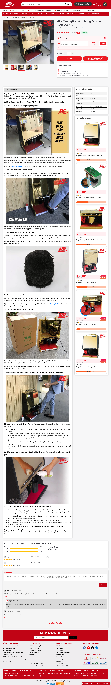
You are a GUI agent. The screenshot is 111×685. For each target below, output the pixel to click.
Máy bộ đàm (59, 663)
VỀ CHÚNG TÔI (34, 643)
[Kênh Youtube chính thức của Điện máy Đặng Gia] (88, 648)
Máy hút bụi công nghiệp (63, 652)
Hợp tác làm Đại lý (34, 656)
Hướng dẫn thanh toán (9, 650)
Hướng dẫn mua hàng (9, 648)
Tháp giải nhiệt (60, 654)
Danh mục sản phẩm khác (63, 665)
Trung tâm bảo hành (35, 650)
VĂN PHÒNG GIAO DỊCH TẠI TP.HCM (86, 670)
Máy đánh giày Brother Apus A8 (86, 367)
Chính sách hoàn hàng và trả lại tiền (13, 652)
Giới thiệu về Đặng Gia (35, 646)
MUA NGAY (70, 58)
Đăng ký (73, 637)
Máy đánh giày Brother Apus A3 (86, 282)
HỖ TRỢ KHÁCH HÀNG (10, 643)
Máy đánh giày (15, 17)
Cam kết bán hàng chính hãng (11, 646)
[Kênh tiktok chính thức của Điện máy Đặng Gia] (92, 648)
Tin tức (31, 659)
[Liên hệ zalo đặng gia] (96, 648)
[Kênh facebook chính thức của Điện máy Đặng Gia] (84, 648)
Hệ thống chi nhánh (34, 648)
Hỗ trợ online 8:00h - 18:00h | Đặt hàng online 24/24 (95, 683)
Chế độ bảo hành (7, 654)
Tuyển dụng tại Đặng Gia (36, 663)
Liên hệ (31, 661)
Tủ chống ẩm (59, 661)
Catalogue (32, 654)
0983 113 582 (84, 4)
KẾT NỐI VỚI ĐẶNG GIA (91, 643)
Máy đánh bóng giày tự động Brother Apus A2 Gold (90, 156)
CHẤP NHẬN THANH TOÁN (92, 654)
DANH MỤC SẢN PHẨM (64, 643)
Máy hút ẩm (59, 650)
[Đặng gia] (9, 4)
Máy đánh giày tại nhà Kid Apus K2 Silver (88, 197)
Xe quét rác (59, 656)
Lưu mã (103, 43)
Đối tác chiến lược (34, 652)
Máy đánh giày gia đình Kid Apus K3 (87, 324)
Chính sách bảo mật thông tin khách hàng (14, 659)
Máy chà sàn (59, 648)
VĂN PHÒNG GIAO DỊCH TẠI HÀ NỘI (51, 670)
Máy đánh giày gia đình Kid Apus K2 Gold (89, 240)
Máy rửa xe (59, 646)
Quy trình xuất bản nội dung (37, 665)
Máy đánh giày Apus (28, 17)
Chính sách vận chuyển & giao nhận (13, 656)
